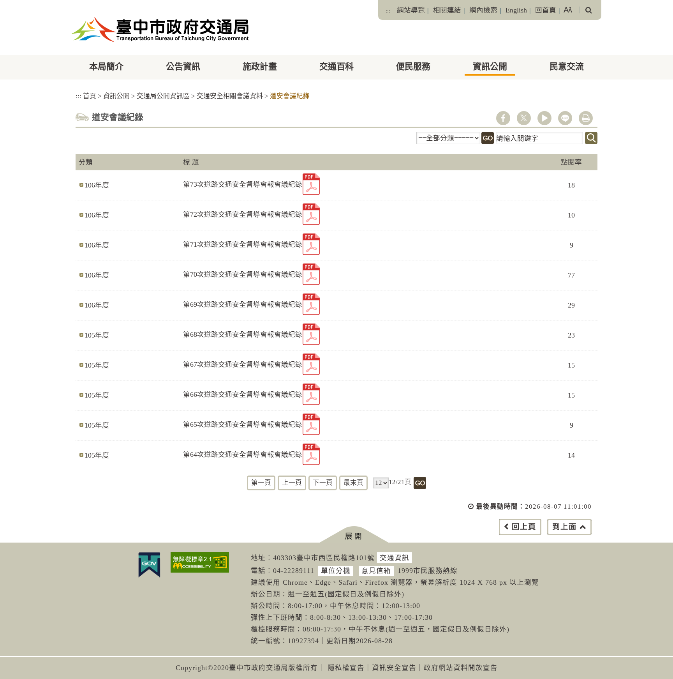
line (565, 118)
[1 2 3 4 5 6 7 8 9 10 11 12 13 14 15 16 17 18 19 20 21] (381, 482)
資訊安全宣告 (394, 668)
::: (388, 10)
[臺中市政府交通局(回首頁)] (160, 29)
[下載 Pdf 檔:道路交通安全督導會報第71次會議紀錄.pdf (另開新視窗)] (311, 244)
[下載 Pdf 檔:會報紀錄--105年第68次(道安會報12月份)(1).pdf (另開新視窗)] (311, 334)
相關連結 (447, 10)
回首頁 (545, 10)
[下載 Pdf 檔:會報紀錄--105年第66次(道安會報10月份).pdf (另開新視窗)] (311, 394)
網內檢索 (483, 10)
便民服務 (413, 66)
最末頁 (353, 482)
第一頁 (261, 482)
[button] (354, 534)
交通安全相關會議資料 (230, 96)
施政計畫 (260, 66)
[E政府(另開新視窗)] (149, 565)
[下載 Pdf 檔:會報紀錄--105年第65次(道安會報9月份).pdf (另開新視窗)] (311, 424)
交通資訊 (394, 558)
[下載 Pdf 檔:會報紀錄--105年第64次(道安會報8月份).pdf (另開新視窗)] (311, 454)
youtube (544, 118)
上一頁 (292, 482)
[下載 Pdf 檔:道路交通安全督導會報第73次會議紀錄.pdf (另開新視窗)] (311, 184)
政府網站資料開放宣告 (461, 668)
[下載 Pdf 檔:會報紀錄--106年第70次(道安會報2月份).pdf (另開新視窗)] (311, 274)
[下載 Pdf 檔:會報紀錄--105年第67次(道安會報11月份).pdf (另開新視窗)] (311, 364)
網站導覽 (411, 10)
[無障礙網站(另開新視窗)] (200, 562)
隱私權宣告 (346, 668)
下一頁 (323, 482)
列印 (586, 118)
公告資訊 (183, 66)
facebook (503, 118)
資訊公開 (490, 66)
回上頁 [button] (524, 527)
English (516, 10)
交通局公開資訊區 (163, 96)
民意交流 (567, 66)
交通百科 (336, 66)
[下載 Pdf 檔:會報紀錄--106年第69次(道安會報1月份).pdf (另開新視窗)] (311, 304)
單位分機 (336, 571)
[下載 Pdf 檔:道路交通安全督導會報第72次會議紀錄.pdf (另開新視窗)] (311, 214)
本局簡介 (106, 66)
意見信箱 (376, 571)
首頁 (89, 96)
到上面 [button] (564, 527)
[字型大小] (567, 10)
